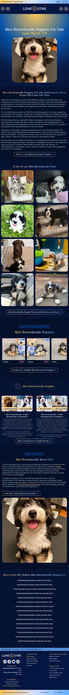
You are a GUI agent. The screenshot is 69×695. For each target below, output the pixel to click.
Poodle (58, 467)
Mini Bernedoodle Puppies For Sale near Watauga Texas (34, 602)
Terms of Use (44, 692)
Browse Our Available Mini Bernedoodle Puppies (33, 370)
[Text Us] (66, 9)
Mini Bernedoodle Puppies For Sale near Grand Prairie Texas (35, 636)
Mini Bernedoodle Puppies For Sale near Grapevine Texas (34, 623)
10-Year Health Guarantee (56, 668)
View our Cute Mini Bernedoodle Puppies (33, 154)
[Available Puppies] (8, 9)
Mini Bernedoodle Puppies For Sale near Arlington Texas (34, 610)
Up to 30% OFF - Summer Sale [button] (12, 2)
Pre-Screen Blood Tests (56, 673)
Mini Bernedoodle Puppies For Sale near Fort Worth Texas (34, 628)
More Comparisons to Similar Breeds (33, 441)
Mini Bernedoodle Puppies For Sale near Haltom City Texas (34, 606)
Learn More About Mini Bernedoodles (20, 493)
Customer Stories (31, 663)
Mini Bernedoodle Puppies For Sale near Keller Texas (34, 615)
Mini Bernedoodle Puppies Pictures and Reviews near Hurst (33, 312)
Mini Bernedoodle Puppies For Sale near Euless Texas (35, 597)
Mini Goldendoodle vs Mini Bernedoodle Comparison (17, 415)
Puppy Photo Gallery (32, 661)
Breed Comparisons (55, 661)
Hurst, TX (24, 649)
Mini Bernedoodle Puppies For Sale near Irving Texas (34, 641)
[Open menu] (3, 9)
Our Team (29, 665)
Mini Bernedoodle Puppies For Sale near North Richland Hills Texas (34, 589)
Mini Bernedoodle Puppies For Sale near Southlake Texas (34, 619)
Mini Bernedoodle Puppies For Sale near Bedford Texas (34, 584)
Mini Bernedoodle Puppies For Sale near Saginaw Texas (34, 632)
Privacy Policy (58, 692)
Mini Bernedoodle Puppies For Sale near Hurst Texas (34, 580)
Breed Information (54, 656)
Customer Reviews (31, 658)
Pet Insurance (53, 670)
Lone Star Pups (6, 649)
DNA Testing (53, 677)
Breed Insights (53, 658)
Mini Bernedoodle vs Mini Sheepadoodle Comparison (52, 415)
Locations (16, 649)
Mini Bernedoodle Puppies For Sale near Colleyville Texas (34, 593)
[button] (63, 2)
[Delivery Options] (58, 2)
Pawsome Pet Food (54, 675)
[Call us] (61, 9)
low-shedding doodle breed (29, 484)
